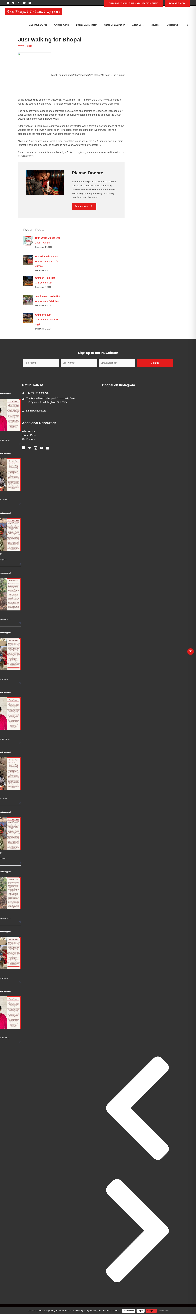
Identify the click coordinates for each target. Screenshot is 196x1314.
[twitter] (14, 2)
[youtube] (25, 2)
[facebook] (9, 2)
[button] (186, 25)
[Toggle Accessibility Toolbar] (190, 651)
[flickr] (30, 2)
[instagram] (19, 2)
